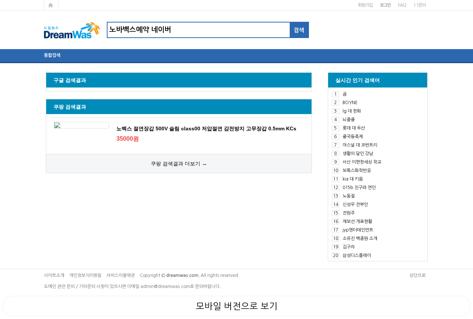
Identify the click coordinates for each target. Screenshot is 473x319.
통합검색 (52, 55)
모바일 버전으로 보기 (237, 306)
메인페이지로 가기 (51, 5)
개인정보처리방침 (85, 275)
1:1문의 (419, 5)
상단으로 (417, 275)
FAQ (402, 5)
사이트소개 (54, 275)
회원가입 (365, 5)
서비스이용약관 (120, 275)
